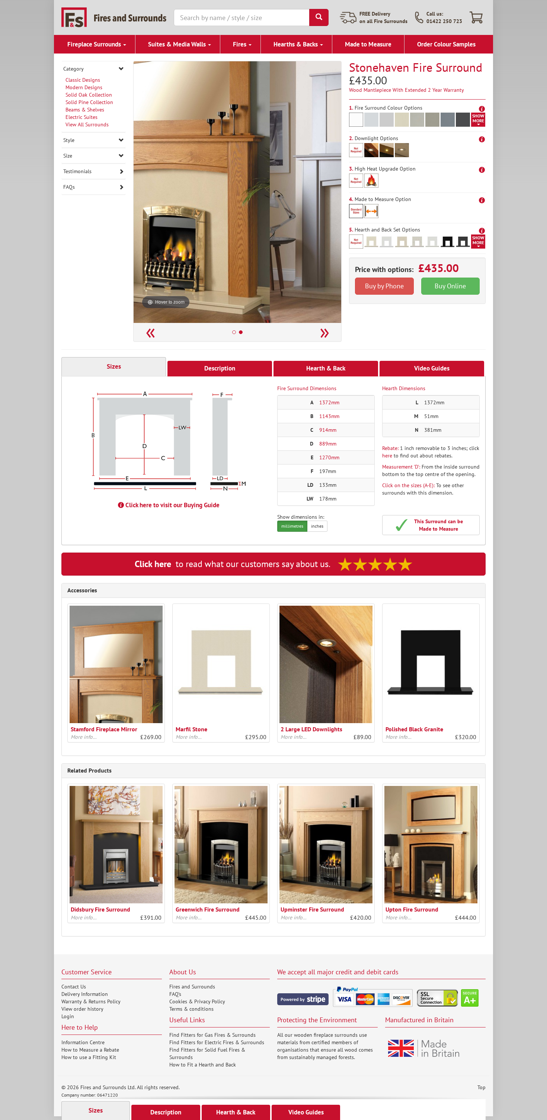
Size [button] (67, 155)
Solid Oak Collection (88, 94)
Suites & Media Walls (177, 44)
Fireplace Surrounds (94, 44)
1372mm (329, 402)
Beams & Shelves (84, 109)
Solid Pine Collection (89, 102)
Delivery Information (84, 994)
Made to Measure (368, 44)
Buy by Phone (384, 286)
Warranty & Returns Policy (91, 1001)
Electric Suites (81, 117)
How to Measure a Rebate (90, 1049)
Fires (240, 44)
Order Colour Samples (446, 44)
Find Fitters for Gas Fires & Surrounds (212, 1035)
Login (67, 1016)
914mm (327, 430)
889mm (327, 443)
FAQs (69, 187)
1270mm (329, 457)
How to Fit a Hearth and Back (202, 1064)
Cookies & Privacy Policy (197, 1001)
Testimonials (77, 171)
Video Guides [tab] (432, 368)
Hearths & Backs (296, 44)
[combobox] (242, 17)
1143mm (329, 416)
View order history (82, 1009)
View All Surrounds (87, 124)
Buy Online (450, 286)
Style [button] (68, 140)
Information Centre (83, 1042)
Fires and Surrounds (192, 986)
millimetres (292, 526)
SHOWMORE (478, 118)
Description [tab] (219, 368)
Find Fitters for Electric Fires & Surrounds (216, 1042)
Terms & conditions (191, 1009)
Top (481, 1087)
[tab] (93, 68)
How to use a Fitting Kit (88, 1057)
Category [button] (73, 68)
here (387, 455)
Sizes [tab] (114, 366)
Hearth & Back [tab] (325, 368)
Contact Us (73, 986)
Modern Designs (83, 87)
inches (317, 526)
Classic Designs (82, 80)
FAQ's (175, 994)
